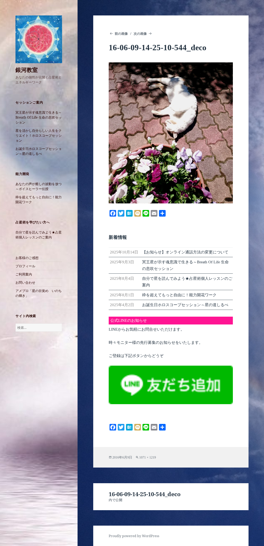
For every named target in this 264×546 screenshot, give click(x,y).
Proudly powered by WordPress (134, 536)
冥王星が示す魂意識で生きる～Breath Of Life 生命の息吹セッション (38, 117)
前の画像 (121, 33)
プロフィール (25, 266)
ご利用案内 (23, 274)
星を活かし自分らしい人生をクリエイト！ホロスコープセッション (38, 135)
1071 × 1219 (147, 457)
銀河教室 (26, 70)
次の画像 (140, 33)
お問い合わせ (25, 282)
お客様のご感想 (27, 258)
